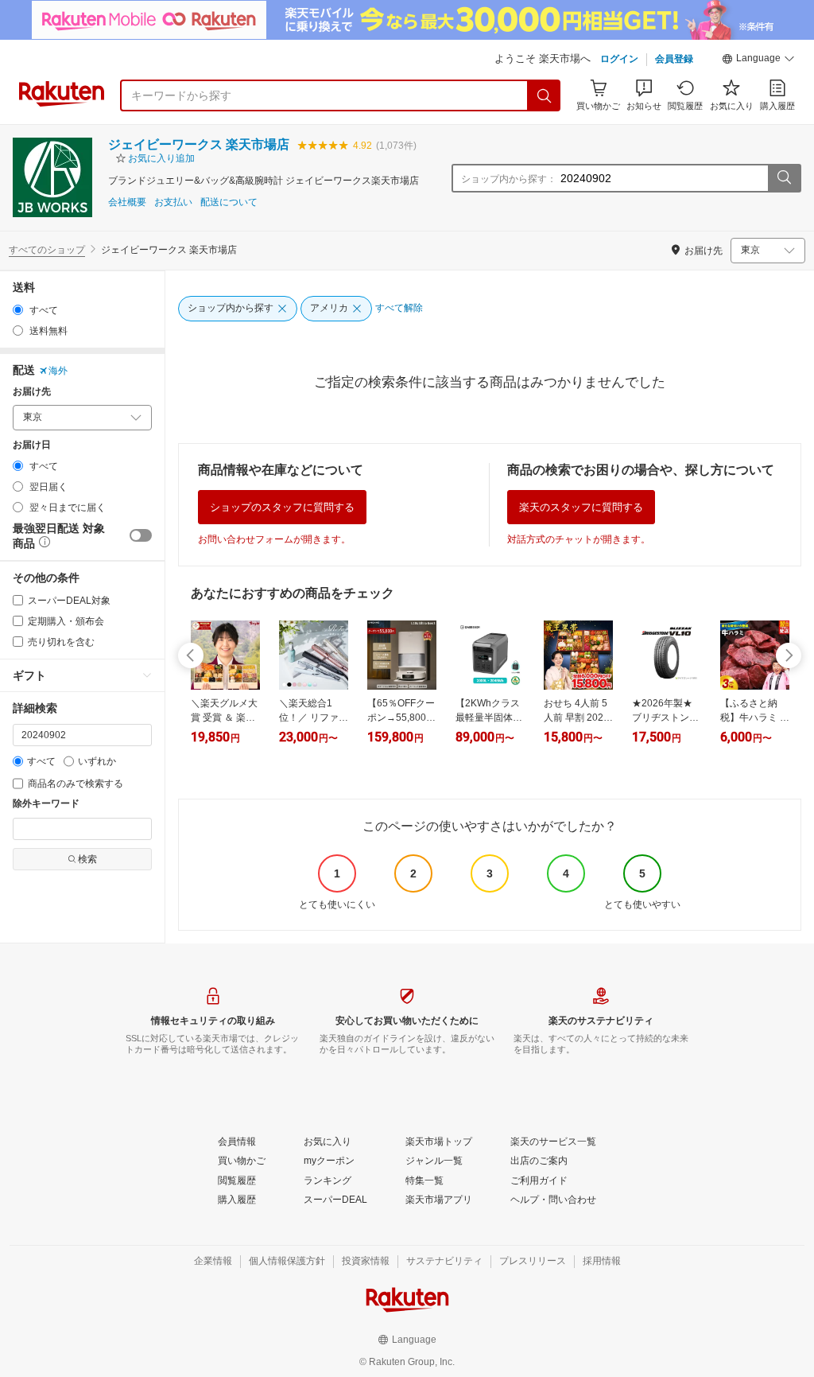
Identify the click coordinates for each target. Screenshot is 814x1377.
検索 (87, 859)
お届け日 (32, 445)
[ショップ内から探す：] (784, 178)
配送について (229, 202)
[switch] (141, 535)
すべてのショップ (47, 249)
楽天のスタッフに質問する (581, 507)
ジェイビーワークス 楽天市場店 (198, 144)
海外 (58, 370)
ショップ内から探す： (508, 179)
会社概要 (127, 202)
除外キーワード (46, 804)
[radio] (18, 310)
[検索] (544, 95)
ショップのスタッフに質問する (282, 507)
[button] (758, 60)
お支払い (173, 202)
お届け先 (32, 392)
